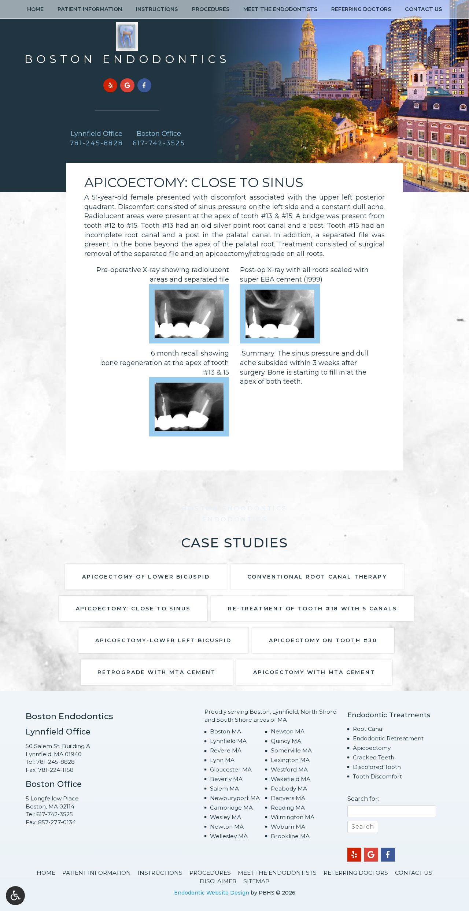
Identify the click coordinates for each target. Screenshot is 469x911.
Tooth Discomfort (377, 776)
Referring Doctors (361, 9)
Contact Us (423, 9)
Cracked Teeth (373, 757)
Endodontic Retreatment (388, 738)
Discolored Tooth (377, 766)
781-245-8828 (55, 761)
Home (35, 9)
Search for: (363, 798)
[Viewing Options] (15, 896)
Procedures (210, 9)
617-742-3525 (54, 814)
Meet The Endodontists (280, 9)
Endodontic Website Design (211, 892)
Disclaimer (218, 881)
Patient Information (90, 9)
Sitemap (256, 881)
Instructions (157, 9)
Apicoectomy (372, 747)
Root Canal (368, 728)
